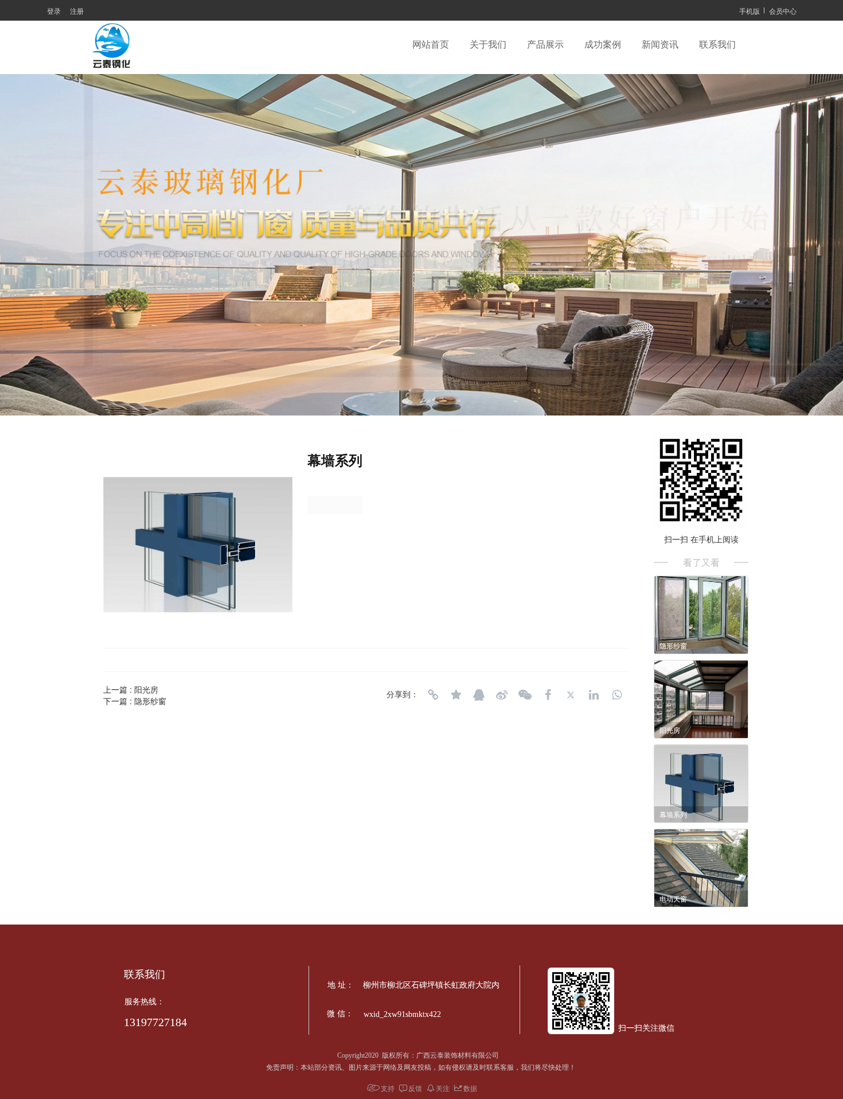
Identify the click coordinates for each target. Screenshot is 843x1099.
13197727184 (155, 1022)
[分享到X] (570, 695)
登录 (54, 10)
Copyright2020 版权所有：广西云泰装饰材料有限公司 (420, 1055)
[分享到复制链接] (433, 695)
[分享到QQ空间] (456, 695)
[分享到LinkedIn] (593, 695)
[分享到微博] (502, 695)
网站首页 (430, 44)
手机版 (749, 10)
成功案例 (602, 44)
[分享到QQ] (479, 695)
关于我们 (488, 44)
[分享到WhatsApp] (616, 695)
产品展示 (545, 44)
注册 (77, 10)
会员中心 (783, 10)
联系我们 (717, 44)
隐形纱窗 (150, 700)
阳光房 (146, 689)
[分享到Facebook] (547, 695)
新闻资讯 (660, 44)
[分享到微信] (525, 695)
